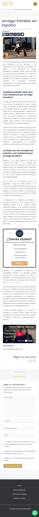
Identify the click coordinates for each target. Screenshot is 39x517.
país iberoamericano (13, 282)
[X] (7, 34)
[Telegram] (22, 34)
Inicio (3, 10)
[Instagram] (18, 34)
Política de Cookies (19, 498)
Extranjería (9, 10)
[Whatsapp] (15, 34)
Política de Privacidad (20, 494)
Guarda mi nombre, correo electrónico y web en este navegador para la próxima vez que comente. (19, 444)
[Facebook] (3, 34)
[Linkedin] (11, 34)
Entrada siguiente (19, 376)
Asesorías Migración (19, 490)
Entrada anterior (19, 372)
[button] (35, 513)
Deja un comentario (8, 29)
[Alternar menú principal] (35, 4)
